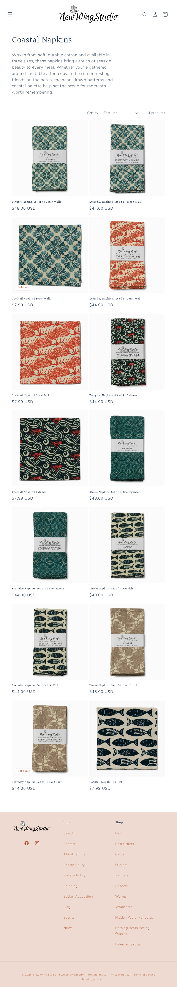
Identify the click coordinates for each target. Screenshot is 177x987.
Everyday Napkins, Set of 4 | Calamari (113, 395)
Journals (121, 875)
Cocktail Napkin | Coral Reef (30, 395)
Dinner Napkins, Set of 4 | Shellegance (114, 492)
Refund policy (97, 974)
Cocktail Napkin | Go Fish (106, 782)
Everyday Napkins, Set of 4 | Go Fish (35, 686)
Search (68, 833)
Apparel (121, 885)
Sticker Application (78, 896)
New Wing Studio (45, 974)
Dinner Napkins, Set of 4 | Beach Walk (36, 202)
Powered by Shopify (70, 974)
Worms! (121, 896)
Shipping (70, 885)
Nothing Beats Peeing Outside (132, 931)
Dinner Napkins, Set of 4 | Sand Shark (113, 686)
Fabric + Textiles (128, 944)
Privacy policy (120, 974)
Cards (119, 854)
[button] (10, 14)
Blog (67, 906)
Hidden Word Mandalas (134, 917)
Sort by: (93, 112)
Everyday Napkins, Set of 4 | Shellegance (38, 589)
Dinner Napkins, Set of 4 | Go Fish (111, 589)
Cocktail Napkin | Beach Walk (31, 299)
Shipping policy (91, 979)
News (68, 928)
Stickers (121, 864)
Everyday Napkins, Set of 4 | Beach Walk (115, 202)
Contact (69, 843)
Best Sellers (124, 843)
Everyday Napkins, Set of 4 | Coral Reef (114, 299)
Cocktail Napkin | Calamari (30, 492)
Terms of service (144, 974)
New (119, 833)
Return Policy (74, 864)
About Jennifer (75, 854)
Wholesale (123, 906)
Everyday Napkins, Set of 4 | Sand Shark (37, 782)
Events (68, 917)
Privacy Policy (74, 875)
